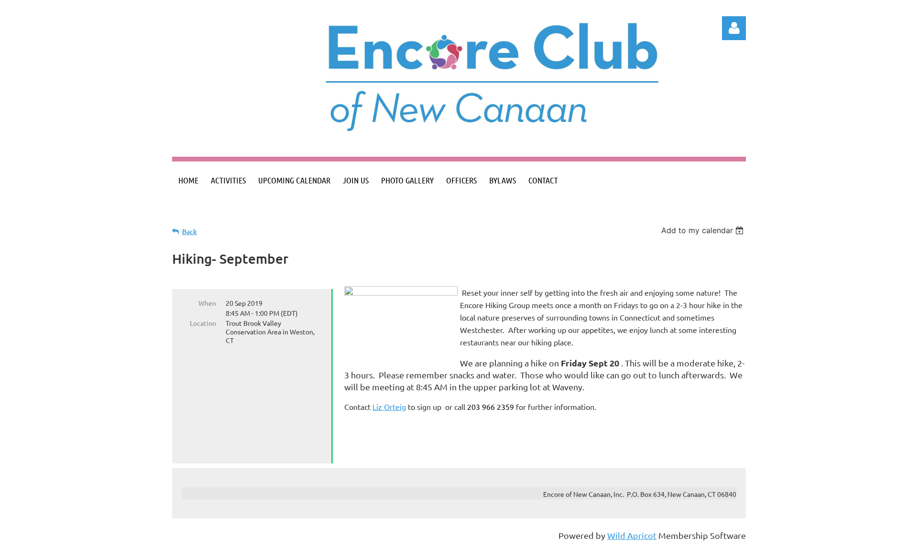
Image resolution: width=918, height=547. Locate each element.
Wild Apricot (631, 535)
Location (203, 323)
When (207, 303)
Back (189, 231)
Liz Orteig (389, 406)
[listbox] (703, 230)
